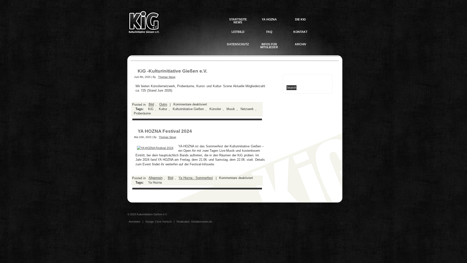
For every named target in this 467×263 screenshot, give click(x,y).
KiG (150, 109)
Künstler (215, 109)
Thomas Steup (166, 76)
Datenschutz (238, 44)
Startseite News (238, 21)
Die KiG (300, 19)
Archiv (300, 44)
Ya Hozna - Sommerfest (196, 178)
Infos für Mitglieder (269, 46)
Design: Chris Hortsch (158, 221)
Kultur (163, 109)
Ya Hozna (155, 182)
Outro (163, 104)
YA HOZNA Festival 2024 (165, 131)
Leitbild (238, 32)
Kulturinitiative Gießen (188, 109)
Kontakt (300, 32)
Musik (230, 109)
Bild (151, 104)
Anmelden (134, 221)
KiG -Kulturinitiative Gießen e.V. (172, 71)
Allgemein (155, 178)
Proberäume (142, 113)
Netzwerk (247, 109)
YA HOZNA (269, 19)
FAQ (269, 32)
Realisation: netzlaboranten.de (194, 221)
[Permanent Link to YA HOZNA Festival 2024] (155, 147)
